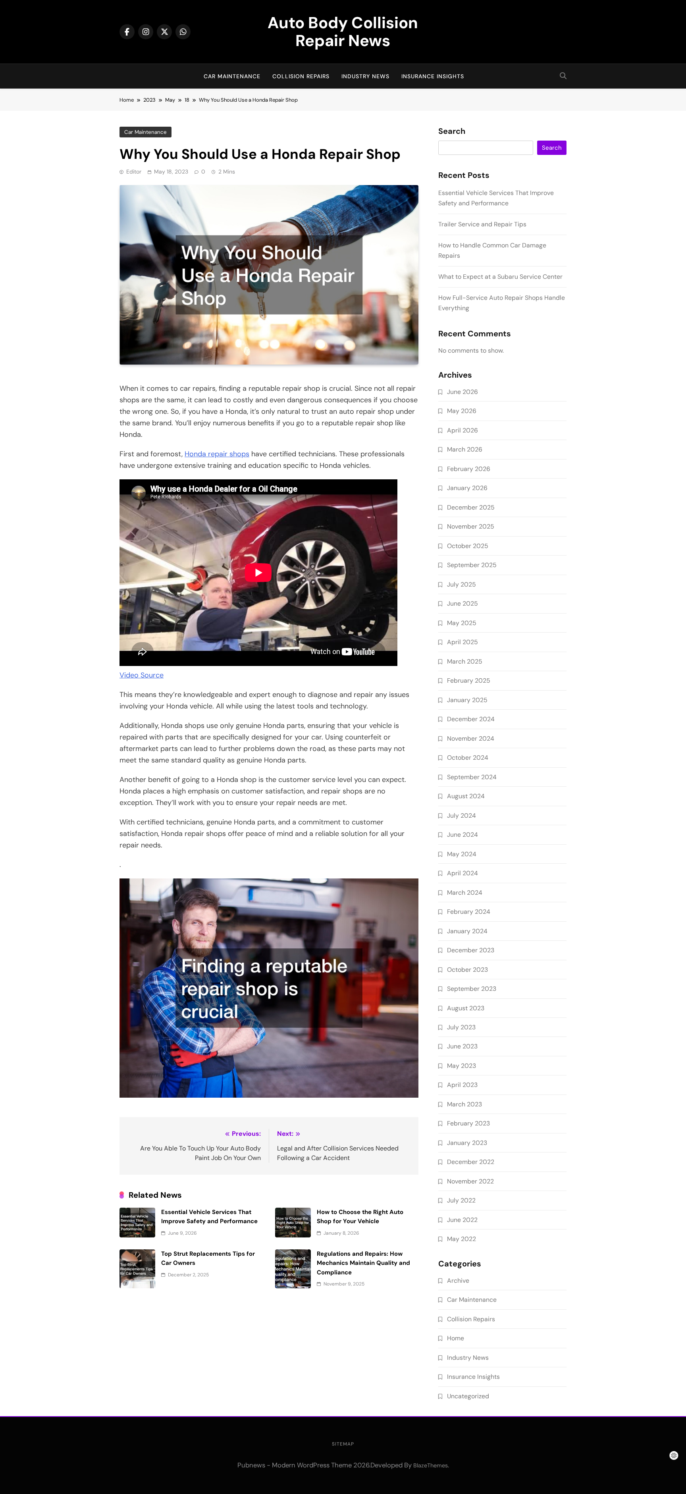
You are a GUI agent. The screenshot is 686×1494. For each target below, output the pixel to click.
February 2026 (468, 469)
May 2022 (461, 1239)
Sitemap (343, 1444)
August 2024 (466, 796)
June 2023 (462, 1046)
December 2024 (471, 719)
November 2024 (470, 738)
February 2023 (468, 1123)
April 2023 (462, 1085)
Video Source (141, 675)
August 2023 (465, 1008)
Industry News (365, 76)
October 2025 (467, 546)
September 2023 (471, 988)
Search (451, 131)
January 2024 (467, 931)
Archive (458, 1280)
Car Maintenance (232, 76)
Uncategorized (468, 1396)
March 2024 (464, 892)
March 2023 (464, 1104)
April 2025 (462, 642)
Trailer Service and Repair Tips (482, 224)
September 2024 (472, 777)
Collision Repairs (301, 76)
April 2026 (462, 430)
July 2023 (461, 1027)
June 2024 (462, 834)
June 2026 (462, 392)
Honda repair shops (217, 454)
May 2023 (461, 1066)
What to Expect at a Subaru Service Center (500, 276)
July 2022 (461, 1200)
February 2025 (468, 680)
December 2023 (470, 950)
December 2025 (471, 507)
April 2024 (462, 873)
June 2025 (462, 603)
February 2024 (468, 911)
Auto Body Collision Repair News (343, 31)
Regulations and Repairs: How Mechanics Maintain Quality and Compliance (363, 1263)
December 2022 (470, 1162)
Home (455, 1338)
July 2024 (461, 815)
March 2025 (464, 661)
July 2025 (461, 584)
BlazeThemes (430, 1465)
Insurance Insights (432, 76)
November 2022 (470, 1181)
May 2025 (461, 623)
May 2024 (461, 854)
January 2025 (467, 700)
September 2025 (472, 565)
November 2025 (470, 526)
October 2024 (467, 757)
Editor (133, 171)
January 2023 (467, 1143)
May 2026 (461, 411)
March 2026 (464, 449)
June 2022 (462, 1220)
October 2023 (467, 969)
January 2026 (467, 488)
